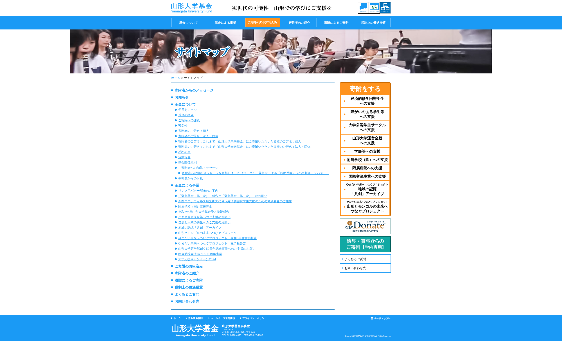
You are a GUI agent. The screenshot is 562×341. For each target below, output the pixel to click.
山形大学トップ (374, 8)
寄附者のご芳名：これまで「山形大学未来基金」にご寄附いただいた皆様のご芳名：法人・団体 (244, 146)
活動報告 (184, 157)
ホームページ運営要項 (223, 318)
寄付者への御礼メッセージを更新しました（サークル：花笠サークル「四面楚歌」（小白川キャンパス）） (255, 173)
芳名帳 (182, 125)
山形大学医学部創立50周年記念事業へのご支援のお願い (217, 248)
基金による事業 (225, 22)
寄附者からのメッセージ (194, 90)
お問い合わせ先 (187, 301)
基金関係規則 (187, 162)
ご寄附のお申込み (262, 22)
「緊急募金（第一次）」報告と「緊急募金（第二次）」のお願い (222, 196)
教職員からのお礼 (190, 178)
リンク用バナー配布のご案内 (198, 190)
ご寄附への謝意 (189, 120)
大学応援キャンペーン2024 (197, 259)
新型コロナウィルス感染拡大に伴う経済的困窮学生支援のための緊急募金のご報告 (235, 201)
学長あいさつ (187, 109)
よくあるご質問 (187, 294)
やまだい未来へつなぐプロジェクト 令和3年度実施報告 (217, 238)
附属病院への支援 (367, 168)
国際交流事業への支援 (367, 176)
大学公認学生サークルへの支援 (367, 127)
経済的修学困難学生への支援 (367, 101)
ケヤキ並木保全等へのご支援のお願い (204, 217)
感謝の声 (184, 152)
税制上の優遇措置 (373, 22)
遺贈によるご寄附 (336, 22)
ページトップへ (382, 318)
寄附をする (365, 88)
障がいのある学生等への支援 (367, 114)
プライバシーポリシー (254, 318)
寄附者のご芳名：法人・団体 (198, 136)
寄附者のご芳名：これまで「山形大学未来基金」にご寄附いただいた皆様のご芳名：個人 (239, 141)
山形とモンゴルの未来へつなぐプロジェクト (209, 233)
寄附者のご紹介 (299, 22)
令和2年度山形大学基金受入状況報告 (203, 211)
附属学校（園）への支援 (367, 160)
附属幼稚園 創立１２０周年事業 (200, 254)
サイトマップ (385, 8)
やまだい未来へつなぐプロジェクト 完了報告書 (212, 243)
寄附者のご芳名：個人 (193, 131)
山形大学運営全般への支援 (367, 140)
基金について (188, 22)
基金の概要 (186, 115)
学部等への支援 (367, 151)
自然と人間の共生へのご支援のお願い (204, 222)
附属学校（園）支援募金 (195, 206)
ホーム (175, 78)
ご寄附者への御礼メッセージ (198, 168)
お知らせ (363, 8)
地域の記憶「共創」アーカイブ (199, 227)
